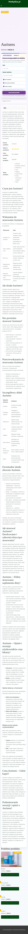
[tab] (14, 108)
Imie (4, 65)
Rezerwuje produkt (14, 92)
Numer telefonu (7, 72)
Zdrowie (8, 101)
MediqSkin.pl (14, 2)
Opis (5, 108)
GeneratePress (21, 929)
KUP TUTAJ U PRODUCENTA (10, 874)
